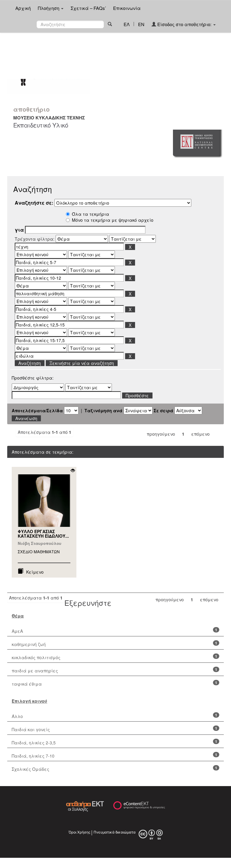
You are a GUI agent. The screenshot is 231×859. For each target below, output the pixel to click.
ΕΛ (127, 24)
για (19, 230)
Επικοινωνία (127, 8)
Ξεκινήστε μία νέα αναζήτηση (81, 363)
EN (141, 24)
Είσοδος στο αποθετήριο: (184, 24)
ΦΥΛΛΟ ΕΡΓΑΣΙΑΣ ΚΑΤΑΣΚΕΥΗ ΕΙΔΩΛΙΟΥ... (43, 533)
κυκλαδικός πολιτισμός (36, 657)
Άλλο (17, 716)
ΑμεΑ (17, 631)
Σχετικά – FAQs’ (88, 8)
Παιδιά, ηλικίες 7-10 (33, 756)
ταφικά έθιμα (27, 684)
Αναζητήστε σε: (34, 203)
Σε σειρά (163, 410)
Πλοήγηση (49, 8)
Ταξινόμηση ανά (103, 410)
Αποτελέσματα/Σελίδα (37, 410)
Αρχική (23, 8)
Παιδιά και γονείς (31, 729)
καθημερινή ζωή (29, 644)
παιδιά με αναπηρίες (35, 671)
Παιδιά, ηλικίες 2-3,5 (34, 743)
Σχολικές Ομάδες (30, 769)
